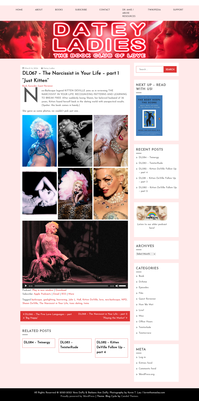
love (101, 300)
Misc (141, 316)
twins (86, 303)
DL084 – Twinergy (149, 157)
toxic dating (75, 303)
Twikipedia (154, 10)
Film (141, 293)
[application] (75, 286)
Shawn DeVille (30, 303)
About (39, 10)
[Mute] (116, 285)
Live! (141, 310)
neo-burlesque (112, 300)
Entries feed (145, 363)
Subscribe (81, 10)
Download (61, 290)
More (71, 294)
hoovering (62, 300)
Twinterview (145, 333)
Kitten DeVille (90, 300)
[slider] (123, 285)
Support (178, 10)
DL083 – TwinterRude (151, 163)
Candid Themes (129, 396)
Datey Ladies (49, 68)
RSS (63, 294)
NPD (124, 300)
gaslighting (49, 300)
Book (24, 86)
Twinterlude (145, 327)
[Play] (26, 285)
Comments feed (147, 369)
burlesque (37, 300)
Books (59, 10)
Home (19, 10)
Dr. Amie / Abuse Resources (128, 13)
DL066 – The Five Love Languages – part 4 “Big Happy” (47, 316)
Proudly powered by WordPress (78, 396)
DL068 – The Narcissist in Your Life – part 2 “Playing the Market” (102, 316)
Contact (104, 10)
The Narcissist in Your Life (53, 303)
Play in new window (42, 290)
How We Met (146, 304)
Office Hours (146, 322)
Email (56, 294)
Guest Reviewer (45, 86)
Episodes (32, 86)
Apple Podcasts (42, 294)
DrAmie (143, 282)
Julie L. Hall (74, 300)
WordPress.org (146, 374)
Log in (142, 357)
